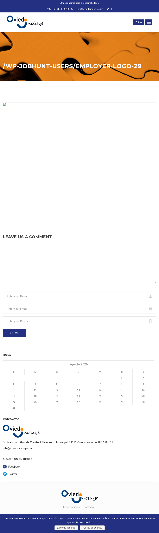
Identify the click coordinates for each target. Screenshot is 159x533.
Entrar (139, 22)
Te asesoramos (71, 507)
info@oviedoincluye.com (90, 9)
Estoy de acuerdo (66, 527)
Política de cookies (92, 527)
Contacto (89, 507)
